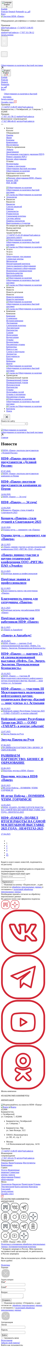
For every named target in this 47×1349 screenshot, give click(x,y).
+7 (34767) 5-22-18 (14, 235)
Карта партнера (21, 1186)
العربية (27, 11)
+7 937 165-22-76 (8, 1158)
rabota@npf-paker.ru (31, 235)
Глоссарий (5, 1189)
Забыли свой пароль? (10, 1343)
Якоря (11, 1163)
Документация (7, 1186)
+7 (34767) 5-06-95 (25, 28)
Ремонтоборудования (10, 1178)
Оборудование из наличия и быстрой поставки (20, 95)
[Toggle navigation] (2, 124)
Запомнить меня (11, 1338)
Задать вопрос (7, 35)
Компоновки (6, 1165)
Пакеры (4, 1163)
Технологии (6, 1184)
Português (20, 11)
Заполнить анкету (14, 237)
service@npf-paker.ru (25, 121)
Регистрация (6, 1340)
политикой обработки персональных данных (17, 890)
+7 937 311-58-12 (26, 32)
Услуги (4, 1170)
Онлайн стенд (7, 102)
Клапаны (18, 1163)
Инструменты (29, 1163)
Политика (5, 1265)
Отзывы (36, 1184)
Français (4, 11)
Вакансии (16, 1184)
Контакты (33, 1186)
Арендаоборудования (8, 1176)
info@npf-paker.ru (8, 28)
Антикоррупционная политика (22, 1246)
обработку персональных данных (27, 887)
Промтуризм (27, 1184)
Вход (3, 14)
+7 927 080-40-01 (8, 121)
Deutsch (11, 11)
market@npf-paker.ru (10, 32)
